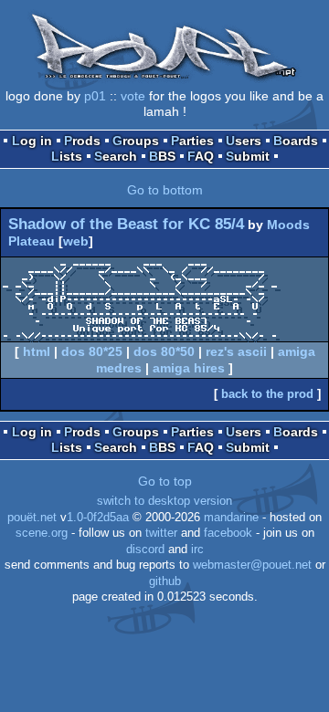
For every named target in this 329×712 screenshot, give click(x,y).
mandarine (231, 517)
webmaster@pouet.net (252, 565)
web (76, 241)
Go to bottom (165, 190)
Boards (295, 140)
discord (145, 549)
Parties (192, 140)
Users (243, 140)
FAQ (200, 156)
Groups (135, 140)
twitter (161, 533)
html (36, 351)
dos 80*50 (164, 351)
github (165, 581)
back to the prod (267, 394)
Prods (82, 140)
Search (115, 156)
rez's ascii (236, 351)
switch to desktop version (164, 501)
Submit (248, 156)
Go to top (165, 481)
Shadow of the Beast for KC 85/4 (126, 224)
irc (197, 549)
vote (133, 96)
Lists (66, 156)
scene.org (42, 533)
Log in (32, 140)
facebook (228, 533)
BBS (162, 156)
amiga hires (189, 368)
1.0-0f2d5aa (98, 517)
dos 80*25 (91, 351)
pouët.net (32, 517)
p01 (95, 96)
